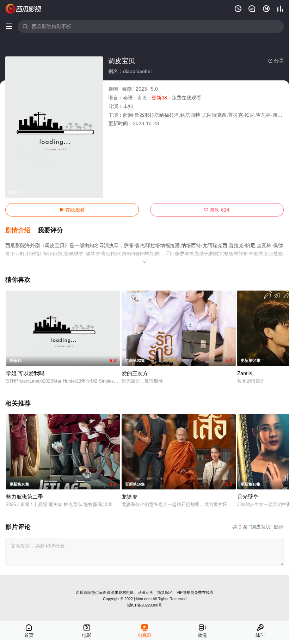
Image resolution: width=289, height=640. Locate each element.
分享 (276, 60)
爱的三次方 (135, 373)
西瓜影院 (83, 592)
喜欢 (216, 210)
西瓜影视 (23, 9)
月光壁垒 (247, 497)
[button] (21, 230)
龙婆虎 (129, 497)
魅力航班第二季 (24, 497)
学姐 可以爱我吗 (25, 373)
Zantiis (244, 373)
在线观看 (72, 210)
